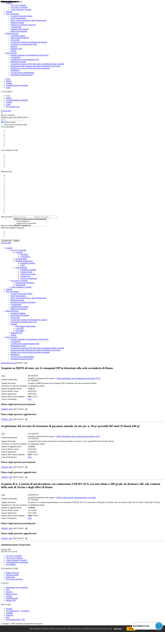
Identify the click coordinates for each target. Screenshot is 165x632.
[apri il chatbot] (159, 626)
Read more (118, 629)
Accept (131, 629)
